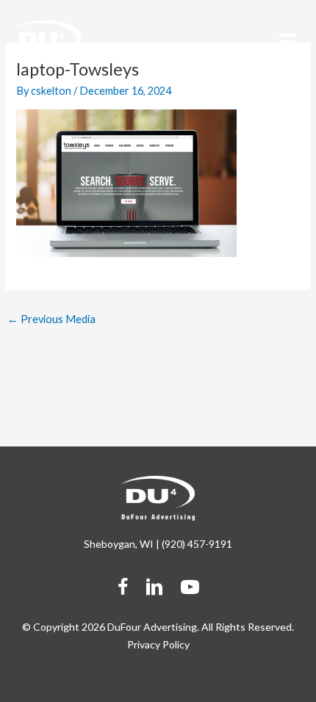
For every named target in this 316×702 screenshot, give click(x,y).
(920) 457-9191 (197, 544)
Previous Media (51, 319)
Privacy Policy (158, 644)
